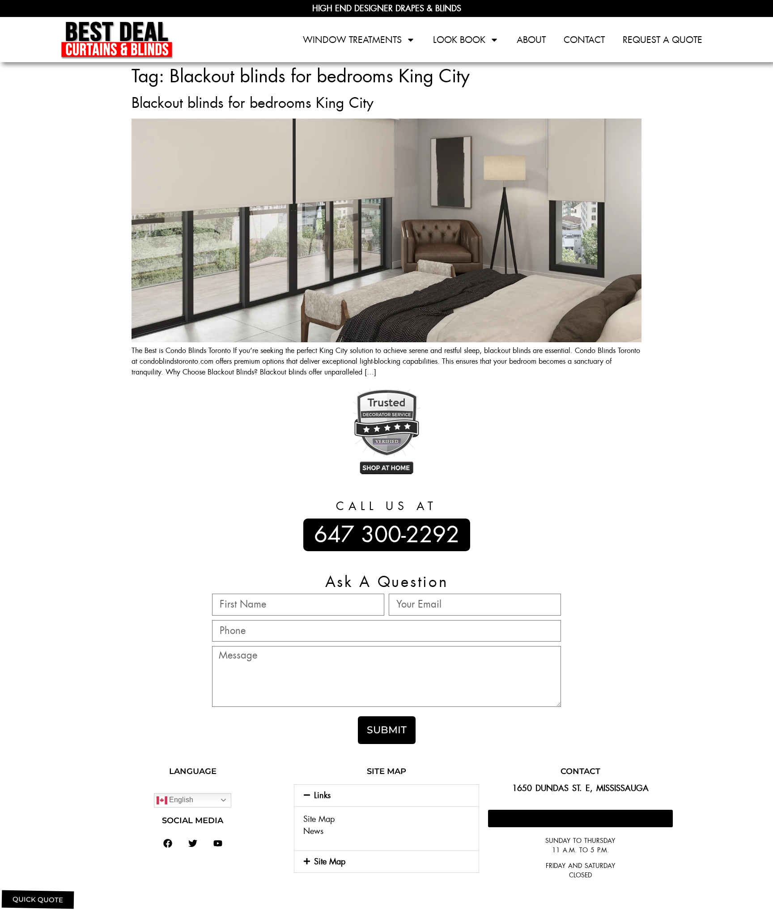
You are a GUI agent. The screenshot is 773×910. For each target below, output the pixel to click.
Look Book (459, 40)
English (180, 800)
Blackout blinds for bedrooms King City (253, 103)
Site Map (319, 819)
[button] (386, 795)
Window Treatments (352, 40)
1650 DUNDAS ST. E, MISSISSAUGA (580, 788)
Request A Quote (662, 40)
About (531, 40)
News (313, 831)
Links (322, 795)
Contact (584, 40)
